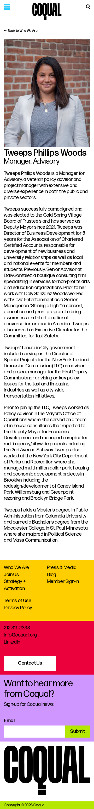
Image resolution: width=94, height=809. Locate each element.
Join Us (11, 575)
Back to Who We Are (23, 31)
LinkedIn (12, 642)
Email (9, 721)
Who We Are (16, 568)
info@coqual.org (20, 635)
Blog (51, 575)
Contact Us (30, 663)
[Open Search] (88, 6)
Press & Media (62, 568)
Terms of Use (17, 601)
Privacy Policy (18, 608)
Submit (77, 731)
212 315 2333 (17, 628)
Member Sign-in (63, 581)
